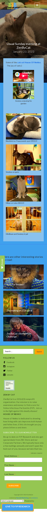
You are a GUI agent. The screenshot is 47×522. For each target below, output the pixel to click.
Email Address (11, 456)
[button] (37, 5)
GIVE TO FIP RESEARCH (17, 506)
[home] (11, 5)
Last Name (9, 474)
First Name (10, 465)
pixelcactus (34, 498)
